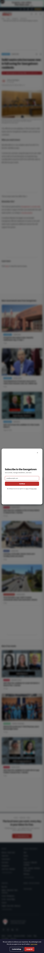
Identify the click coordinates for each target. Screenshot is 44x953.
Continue (22, 484)
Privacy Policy (34, 488)
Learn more (33, 944)
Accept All (29, 949)
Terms (27, 488)
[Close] (37, 452)
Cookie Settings (16, 949)
